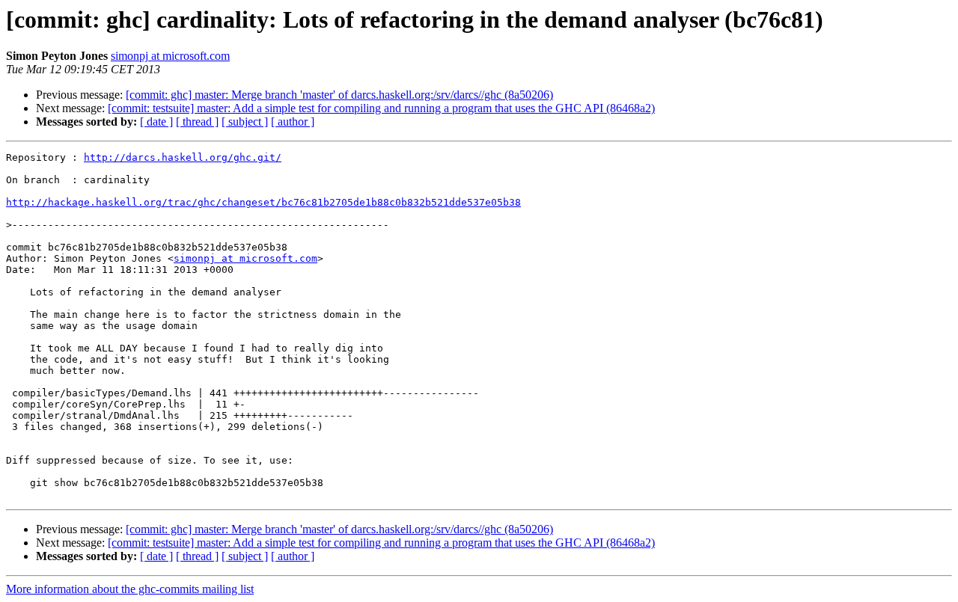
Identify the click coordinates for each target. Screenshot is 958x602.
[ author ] (292, 121)
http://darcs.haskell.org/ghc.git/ (182, 157)
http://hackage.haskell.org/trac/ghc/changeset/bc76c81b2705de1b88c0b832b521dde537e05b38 (263, 202)
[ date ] (156, 121)
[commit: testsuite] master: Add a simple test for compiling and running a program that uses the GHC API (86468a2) (381, 108)
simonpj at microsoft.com (170, 55)
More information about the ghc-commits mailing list (130, 589)
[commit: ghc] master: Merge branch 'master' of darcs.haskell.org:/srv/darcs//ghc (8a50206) (339, 94)
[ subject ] (245, 121)
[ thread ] (197, 121)
